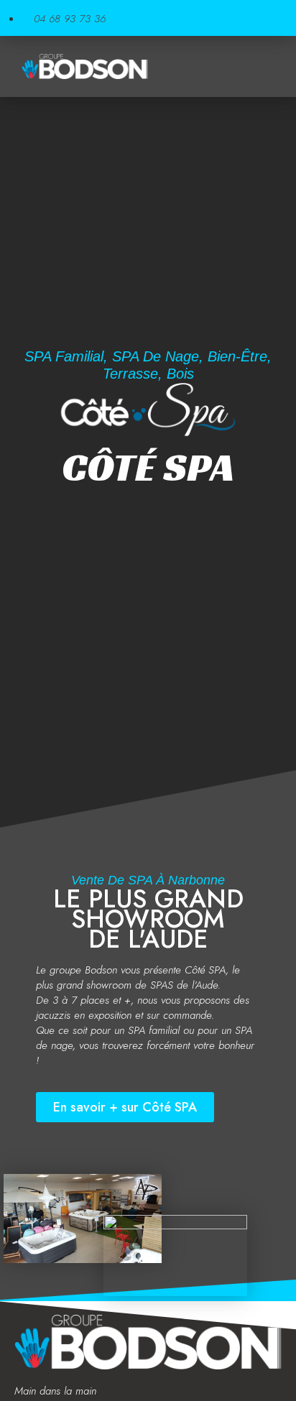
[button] (263, 66)
